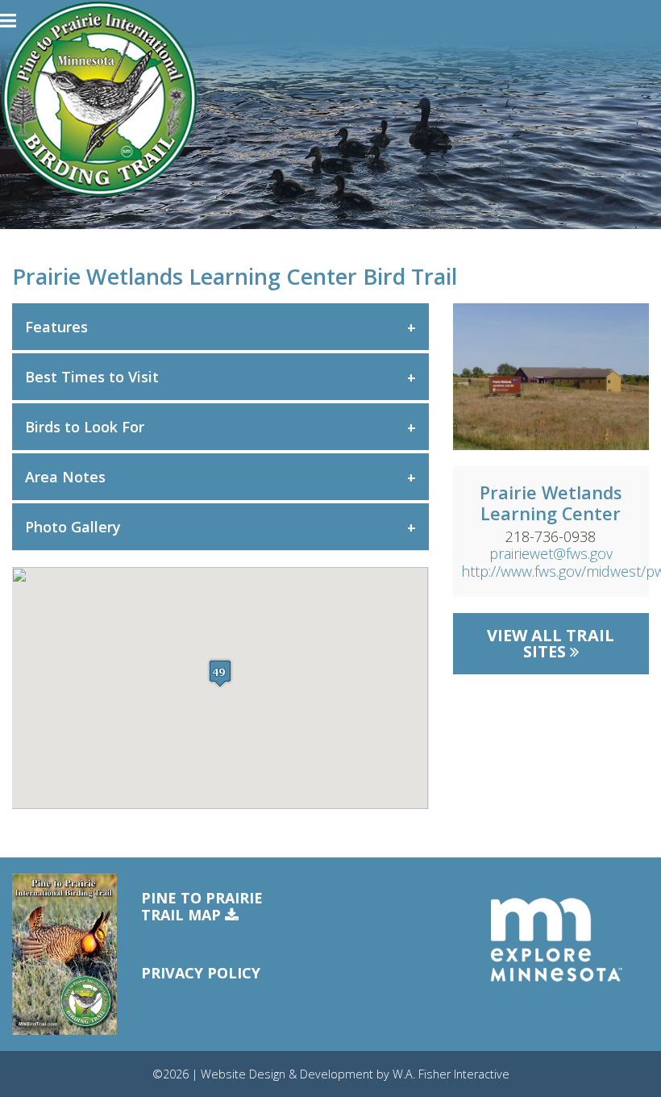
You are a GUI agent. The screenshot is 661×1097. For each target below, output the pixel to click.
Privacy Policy (200, 972)
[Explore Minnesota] (556, 939)
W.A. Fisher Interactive (451, 1074)
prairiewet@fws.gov (551, 553)
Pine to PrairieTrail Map (202, 907)
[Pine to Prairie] (99, 99)
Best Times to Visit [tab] (92, 376)
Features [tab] (56, 326)
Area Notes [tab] (65, 476)
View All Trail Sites (550, 643)
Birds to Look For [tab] (84, 426)
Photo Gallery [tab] (73, 526)
